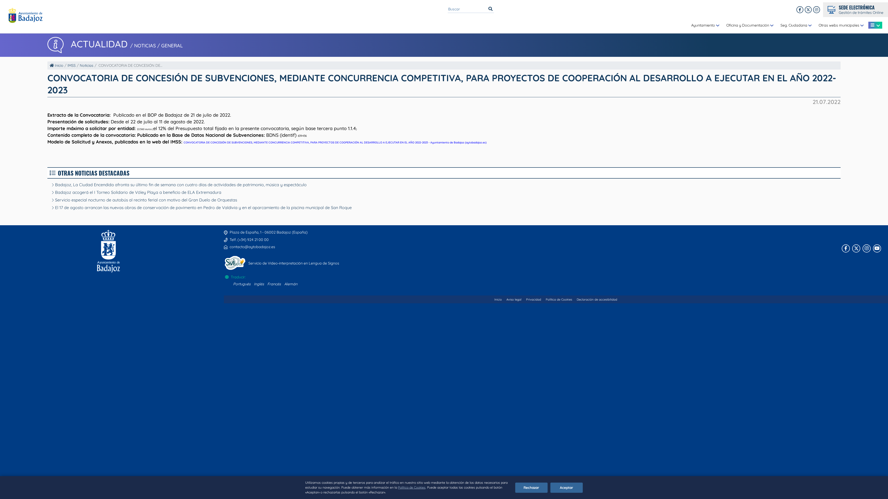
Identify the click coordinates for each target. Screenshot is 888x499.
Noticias (86, 65)
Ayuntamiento (703, 25)
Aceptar (566, 487)
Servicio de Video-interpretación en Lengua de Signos (293, 263)
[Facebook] (799, 9)
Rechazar (531, 487)
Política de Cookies (412, 487)
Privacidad (533, 299)
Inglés (259, 284)
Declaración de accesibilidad (597, 299)
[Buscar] (490, 9)
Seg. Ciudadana (794, 25)
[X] (808, 9)
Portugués (242, 284)
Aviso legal (513, 299)
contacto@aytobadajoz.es (252, 246)
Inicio (58, 65)
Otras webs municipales (839, 25)
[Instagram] (816, 9)
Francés (274, 284)
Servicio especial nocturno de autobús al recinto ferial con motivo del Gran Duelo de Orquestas (145, 200)
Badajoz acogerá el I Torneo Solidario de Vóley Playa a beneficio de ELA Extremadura (137, 192)
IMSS (72, 65)
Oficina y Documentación (748, 25)
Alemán (290, 284)
